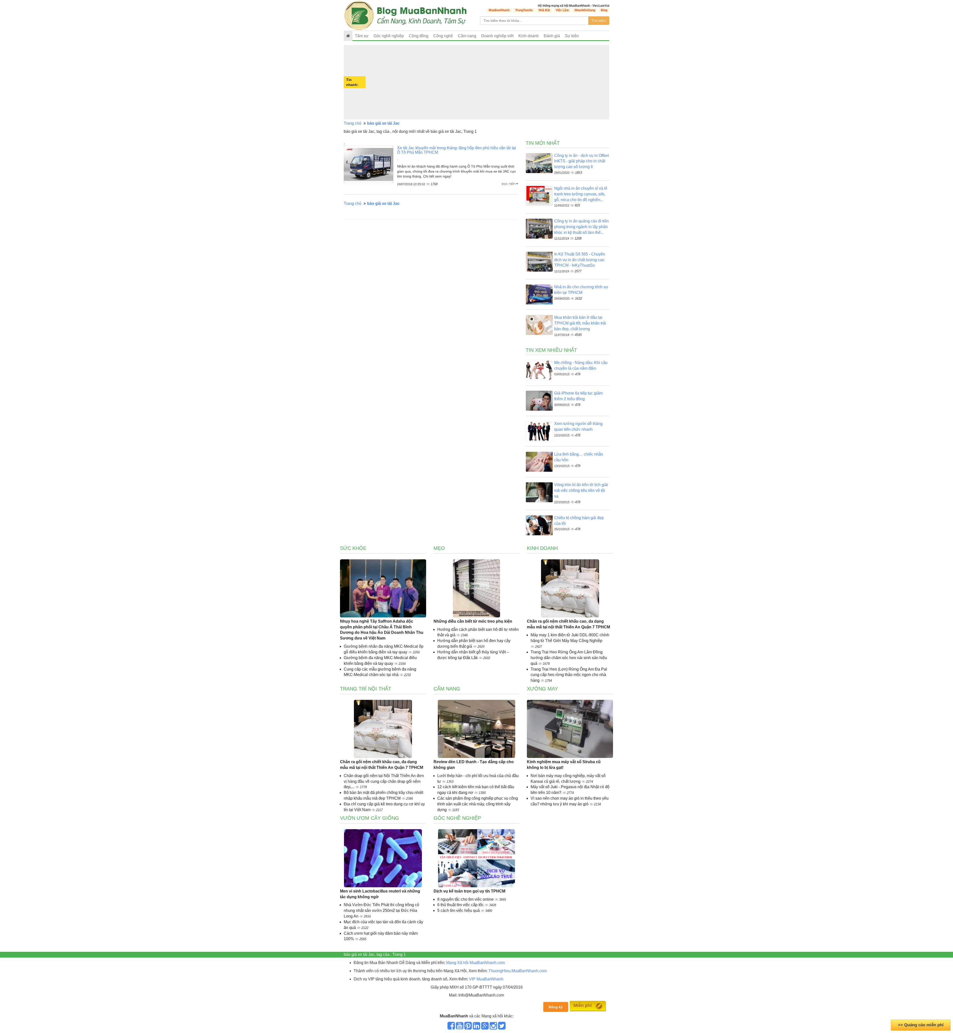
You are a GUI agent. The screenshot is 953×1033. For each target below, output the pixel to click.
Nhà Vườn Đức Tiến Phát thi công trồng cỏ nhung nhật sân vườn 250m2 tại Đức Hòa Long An (381, 910)
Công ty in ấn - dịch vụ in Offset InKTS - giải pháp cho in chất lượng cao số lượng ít (581, 161)
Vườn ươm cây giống (369, 818)
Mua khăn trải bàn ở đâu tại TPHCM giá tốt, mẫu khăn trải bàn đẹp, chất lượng (580, 323)
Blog (604, 10)
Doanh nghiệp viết (497, 36)
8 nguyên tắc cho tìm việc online (466, 899)
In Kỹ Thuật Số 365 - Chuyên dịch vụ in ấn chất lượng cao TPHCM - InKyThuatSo (579, 260)
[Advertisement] (488, 82)
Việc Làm (562, 10)
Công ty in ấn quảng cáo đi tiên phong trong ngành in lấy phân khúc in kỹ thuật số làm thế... (581, 227)
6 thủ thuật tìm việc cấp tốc (461, 905)
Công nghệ (443, 36)
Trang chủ (352, 123)
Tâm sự (362, 36)
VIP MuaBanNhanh (486, 979)
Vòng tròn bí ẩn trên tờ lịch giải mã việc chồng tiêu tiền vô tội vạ (581, 490)
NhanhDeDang (585, 10)
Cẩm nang (467, 36)
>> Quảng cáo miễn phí (921, 1025)
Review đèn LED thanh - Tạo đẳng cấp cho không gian (474, 765)
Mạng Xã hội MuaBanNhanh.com (475, 963)
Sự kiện (572, 36)
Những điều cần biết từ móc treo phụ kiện (473, 621)
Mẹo (439, 548)
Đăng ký (556, 1007)
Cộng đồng (418, 36)
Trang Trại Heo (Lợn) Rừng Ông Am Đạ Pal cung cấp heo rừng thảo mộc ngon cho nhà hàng (569, 675)
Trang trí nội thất (365, 688)
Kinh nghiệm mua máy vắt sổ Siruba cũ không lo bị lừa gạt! (564, 765)
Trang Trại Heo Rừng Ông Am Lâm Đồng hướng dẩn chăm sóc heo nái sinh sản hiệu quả (569, 658)
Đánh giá (552, 36)
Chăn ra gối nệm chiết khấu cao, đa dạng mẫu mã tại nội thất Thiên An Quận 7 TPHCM (568, 624)
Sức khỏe (353, 548)
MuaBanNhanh (499, 10)
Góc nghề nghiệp (389, 36)
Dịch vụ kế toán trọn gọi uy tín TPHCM (469, 891)
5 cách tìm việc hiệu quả (459, 910)
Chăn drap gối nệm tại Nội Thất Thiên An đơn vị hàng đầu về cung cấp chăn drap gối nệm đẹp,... (384, 781)
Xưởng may (542, 688)
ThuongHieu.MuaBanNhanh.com (517, 971)
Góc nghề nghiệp (457, 818)
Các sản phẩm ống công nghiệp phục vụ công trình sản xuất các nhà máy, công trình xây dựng (477, 804)
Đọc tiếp (508, 183)
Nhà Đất (544, 10)
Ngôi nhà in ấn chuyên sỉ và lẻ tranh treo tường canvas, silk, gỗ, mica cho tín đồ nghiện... (580, 194)
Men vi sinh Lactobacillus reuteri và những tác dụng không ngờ (380, 894)
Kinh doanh (528, 36)
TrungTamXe (524, 10)
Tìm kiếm (598, 21)
